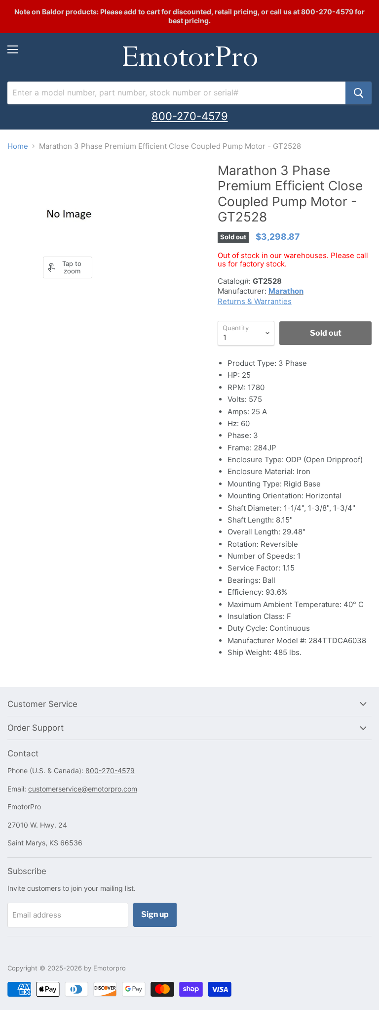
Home (17, 146)
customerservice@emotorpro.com (82, 789)
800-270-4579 (190, 116)
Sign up (155, 914)
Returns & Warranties (255, 301)
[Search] (358, 93)
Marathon (285, 291)
